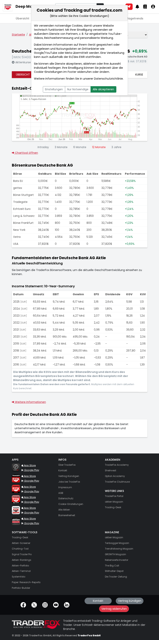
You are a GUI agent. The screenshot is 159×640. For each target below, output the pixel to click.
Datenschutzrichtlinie (108, 79)
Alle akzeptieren (103, 89)
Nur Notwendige (77, 89)
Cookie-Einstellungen (48, 72)
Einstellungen (54, 89)
